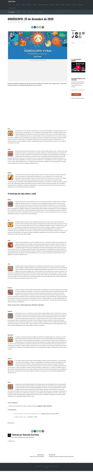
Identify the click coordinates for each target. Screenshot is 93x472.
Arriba (46, 467)
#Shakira (44, 413)
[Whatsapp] (37, 27)
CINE (13, 4)
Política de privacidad (40, 466)
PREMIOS (62, 4)
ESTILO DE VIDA (80, 4)
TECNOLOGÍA (68, 4)
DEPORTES (35, 4)
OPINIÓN (74, 4)
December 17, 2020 (32, 417)
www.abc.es (15, 402)
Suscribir (76, 94)
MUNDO (57, 4)
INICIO (10, 4)
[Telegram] (40, 27)
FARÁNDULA (29, 4)
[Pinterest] (43, 27)
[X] (35, 27)
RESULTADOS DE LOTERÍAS (43, 4)
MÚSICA (23, 4)
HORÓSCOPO (52, 4)
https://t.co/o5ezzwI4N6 (52, 413)
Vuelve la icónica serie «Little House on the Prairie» (32, 305)
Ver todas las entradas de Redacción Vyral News (23, 437)
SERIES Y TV (18, 4)
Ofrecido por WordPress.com (51, 466)
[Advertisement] (37, 71)
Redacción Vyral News (13, 22)
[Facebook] (32, 27)
